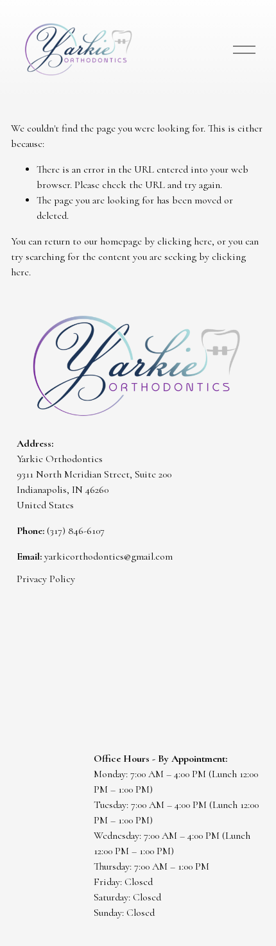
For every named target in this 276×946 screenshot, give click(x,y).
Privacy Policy (46, 578)
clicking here (184, 241)
